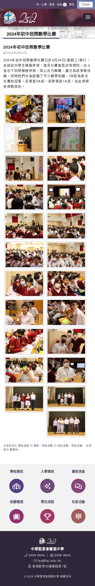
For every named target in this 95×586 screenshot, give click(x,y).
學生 (71, 4)
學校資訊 (16, 471)
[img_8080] (23, 254)
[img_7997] (23, 168)
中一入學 (41, 4)
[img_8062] (65, 225)
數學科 (14, 449)
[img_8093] (65, 283)
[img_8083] (65, 254)
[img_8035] (65, 196)
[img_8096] (23, 312)
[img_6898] (23, 109)
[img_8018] (65, 168)
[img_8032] (23, 196)
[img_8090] (23, 283)
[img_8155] (65, 370)
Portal (85, 4)
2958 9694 (36, 555)
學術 (36, 445)
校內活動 (62, 445)
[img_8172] (65, 396)
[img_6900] (65, 109)
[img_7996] (65, 139)
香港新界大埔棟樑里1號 (49, 566)
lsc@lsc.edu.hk (49, 560)
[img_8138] (23, 341)
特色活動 (47, 445)
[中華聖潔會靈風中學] (10, 17)
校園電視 (16, 501)
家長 (52, 4)
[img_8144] (65, 341)
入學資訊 (47, 471)
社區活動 (78, 501)
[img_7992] (23, 139)
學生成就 (23, 445)
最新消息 (78, 471)
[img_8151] (23, 370)
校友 (61, 4)
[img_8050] (23, 225)
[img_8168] (23, 398)
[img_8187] (65, 423)
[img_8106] (65, 312)
